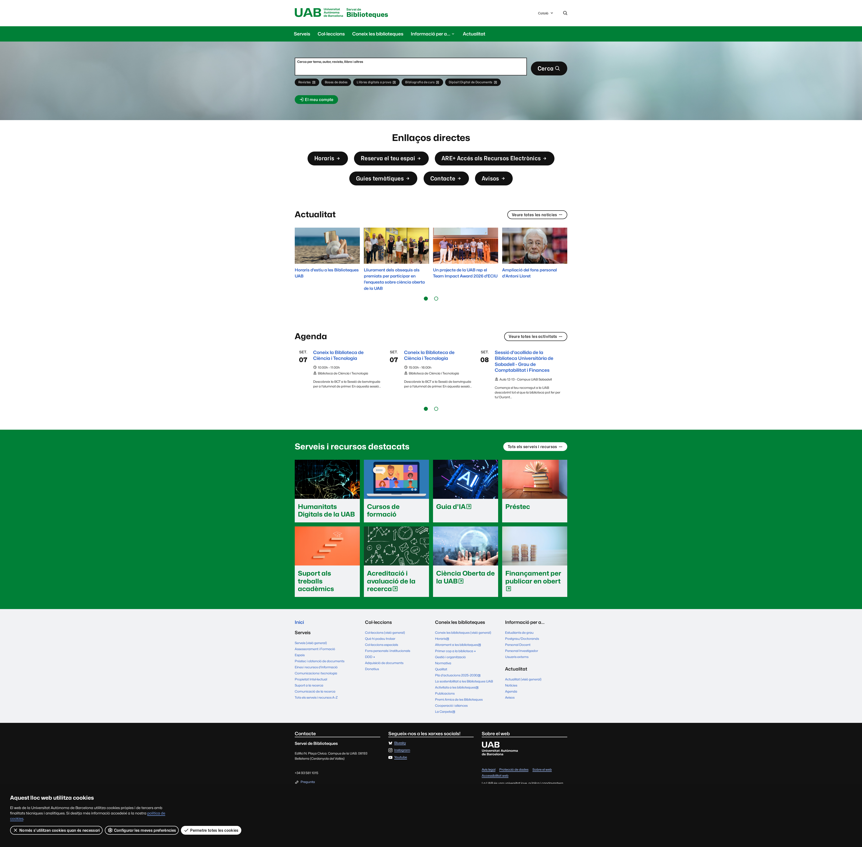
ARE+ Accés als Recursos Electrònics (491, 158)
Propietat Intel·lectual (311, 679)
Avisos (490, 178)
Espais (300, 655)
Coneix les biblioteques (377, 34)
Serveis (302, 34)
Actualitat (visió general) (523, 679)
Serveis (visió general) (311, 643)
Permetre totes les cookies (214, 830)
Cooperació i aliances (451, 705)
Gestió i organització (450, 657)
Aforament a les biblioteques (459, 645)
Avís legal (488, 770)
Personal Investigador (521, 651)
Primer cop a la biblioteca (454, 651)
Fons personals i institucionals (387, 651)
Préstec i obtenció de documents (319, 661)
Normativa (443, 663)
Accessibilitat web (495, 776)
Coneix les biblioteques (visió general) (463, 632)
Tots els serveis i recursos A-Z (316, 697)
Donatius (372, 669)
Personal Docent (517, 645)
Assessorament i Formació (315, 649)
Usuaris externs (516, 657)
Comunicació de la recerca (315, 691)
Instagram (402, 750)
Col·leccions (331, 34)
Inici (299, 622)
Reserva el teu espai (388, 158)
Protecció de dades (513, 770)
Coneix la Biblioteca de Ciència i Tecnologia (338, 355)
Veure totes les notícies (534, 214)
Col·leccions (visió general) (385, 632)
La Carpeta (446, 712)
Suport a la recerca (309, 685)
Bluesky (400, 743)
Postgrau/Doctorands (522, 638)
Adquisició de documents (384, 663)
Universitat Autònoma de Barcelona (319, 13)
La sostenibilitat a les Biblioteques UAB (464, 681)
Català (543, 14)
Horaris (324, 158)
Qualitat (441, 669)
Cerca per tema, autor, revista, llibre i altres (330, 62)
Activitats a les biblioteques (458, 687)
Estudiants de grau (519, 632)
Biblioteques (367, 13)
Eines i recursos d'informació (316, 667)
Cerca (546, 68)
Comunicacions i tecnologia (316, 673)
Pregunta (308, 782)
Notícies (511, 685)
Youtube (400, 757)
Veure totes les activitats (533, 336)
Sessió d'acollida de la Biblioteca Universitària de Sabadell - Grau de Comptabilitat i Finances (524, 361)
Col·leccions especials (381, 645)
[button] (426, 298)
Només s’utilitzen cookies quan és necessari (59, 830)
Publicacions (445, 693)
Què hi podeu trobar (380, 638)
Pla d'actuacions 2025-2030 (459, 675)
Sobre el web (542, 770)
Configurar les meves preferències (145, 830)
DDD (368, 657)
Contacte (442, 178)
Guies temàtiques (380, 178)
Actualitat (474, 34)
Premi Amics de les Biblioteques (459, 699)
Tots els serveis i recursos (532, 446)
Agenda (511, 691)
